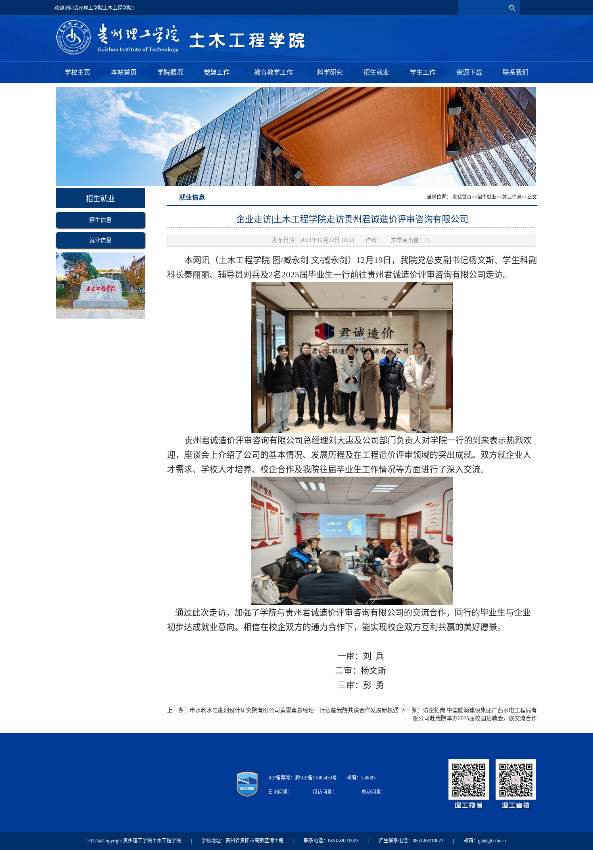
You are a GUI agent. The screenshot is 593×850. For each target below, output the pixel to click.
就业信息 (100, 240)
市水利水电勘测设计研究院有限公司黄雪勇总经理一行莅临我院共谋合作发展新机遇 (294, 710)
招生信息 (100, 220)
